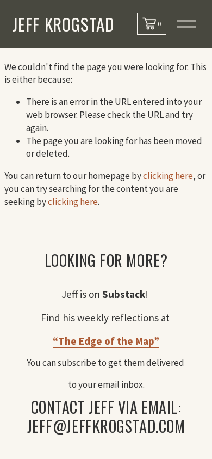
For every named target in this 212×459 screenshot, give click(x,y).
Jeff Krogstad (63, 23)
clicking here (168, 176)
